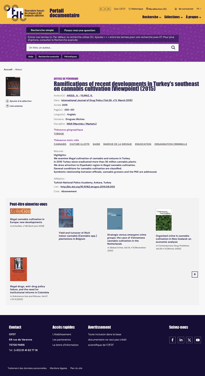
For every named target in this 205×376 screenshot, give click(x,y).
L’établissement (62, 334)
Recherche (150, 17)
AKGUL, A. (72, 95)
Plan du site (76, 368)
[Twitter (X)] (189, 339)
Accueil (8, 69)
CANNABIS (60, 144)
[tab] (42, 30)
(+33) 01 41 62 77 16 (26, 350)
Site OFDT (120, 9)
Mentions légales (58, 368)
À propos (192, 17)
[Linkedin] (181, 339)
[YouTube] (198, 339)
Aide (30, 56)
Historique (137, 8)
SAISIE (96, 144)
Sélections (172, 17)
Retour (18, 69)
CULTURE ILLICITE (80, 144)
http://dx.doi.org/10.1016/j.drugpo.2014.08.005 (88, 186)
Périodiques (70, 56)
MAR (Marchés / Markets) (82, 123)
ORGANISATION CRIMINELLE (170, 144)
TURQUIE (59, 133)
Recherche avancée (49, 56)
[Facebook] (172, 339)
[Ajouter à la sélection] (7, 101)
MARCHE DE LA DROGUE (117, 144)
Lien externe (16, 106)
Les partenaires (62, 339)
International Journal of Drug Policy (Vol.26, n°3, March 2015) (96, 100)
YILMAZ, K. (86, 95)
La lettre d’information (65, 345)
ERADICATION (143, 144)
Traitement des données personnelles (27, 368)
